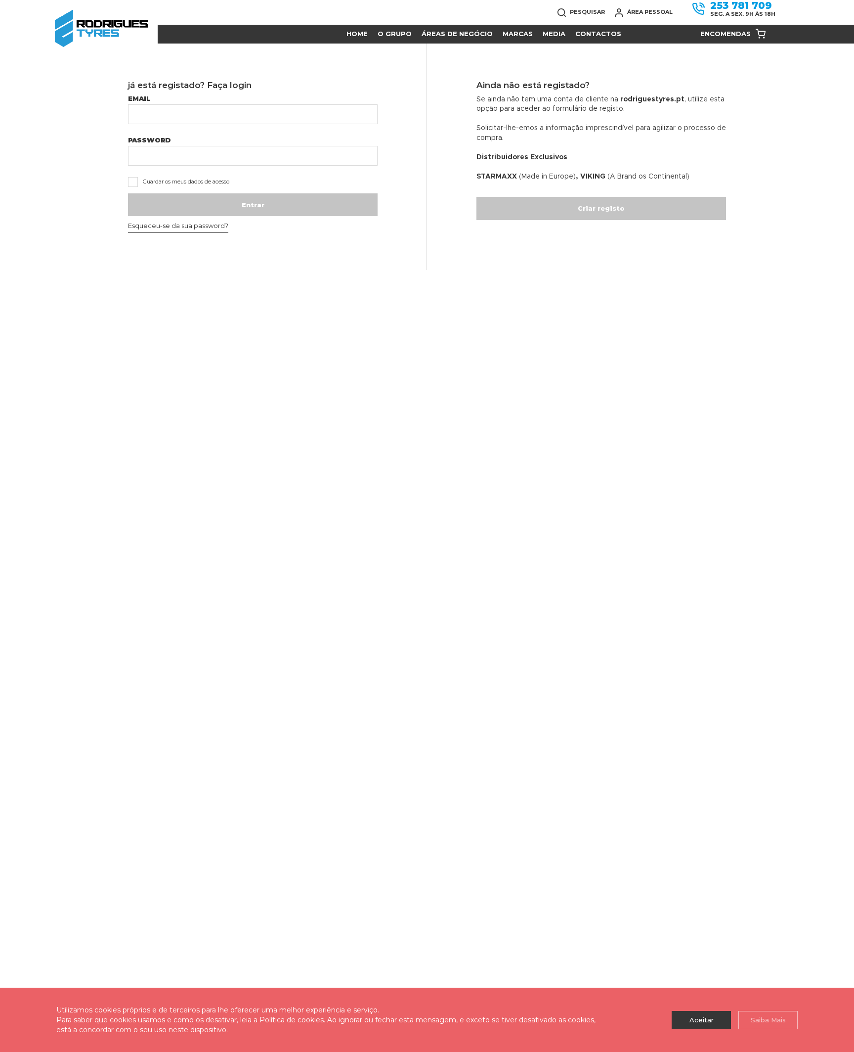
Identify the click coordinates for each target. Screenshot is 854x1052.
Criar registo (601, 208)
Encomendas (725, 34)
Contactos (598, 34)
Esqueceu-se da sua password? (178, 225)
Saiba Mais (768, 1020)
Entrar (253, 205)
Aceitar (701, 1020)
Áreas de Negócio (457, 34)
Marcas (518, 34)
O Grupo (395, 34)
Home (357, 34)
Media (554, 34)
